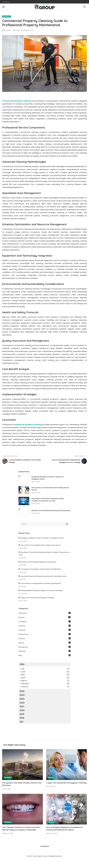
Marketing (22, 651)
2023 (22, 698)
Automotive (22, 613)
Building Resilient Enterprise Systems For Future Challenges (42, 590)
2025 (22, 691)
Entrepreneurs (23, 634)
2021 (22, 706)
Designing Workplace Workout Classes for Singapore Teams (42, 538)
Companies (22, 622)
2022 (22, 702)
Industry (21, 643)
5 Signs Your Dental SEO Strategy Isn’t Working (37, 598)
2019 (22, 714)
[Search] (84, 6)
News (20, 655)
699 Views (16, 30)
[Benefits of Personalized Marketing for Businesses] (23, 512)
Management (23, 647)
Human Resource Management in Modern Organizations (41, 583)
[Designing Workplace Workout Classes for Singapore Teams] (23, 479)
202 (21, 721)
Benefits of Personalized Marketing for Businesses (50, 510)
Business (6, 16)
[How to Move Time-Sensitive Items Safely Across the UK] (23, 490)
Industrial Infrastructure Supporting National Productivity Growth (43, 576)
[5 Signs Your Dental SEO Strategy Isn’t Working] (66, 764)
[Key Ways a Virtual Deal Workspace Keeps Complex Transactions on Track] (23, 501)
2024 (22, 695)
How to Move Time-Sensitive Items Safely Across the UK (40, 545)
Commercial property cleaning (16, 101)
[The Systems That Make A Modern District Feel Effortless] (22, 764)
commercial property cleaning (27, 424)
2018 (22, 717)
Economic (21, 626)
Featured (21, 639)
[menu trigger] (4, 6)
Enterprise (22, 630)
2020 (22, 710)
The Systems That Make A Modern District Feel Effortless (41, 569)
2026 (22, 664)
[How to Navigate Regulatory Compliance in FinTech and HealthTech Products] (66, 809)
